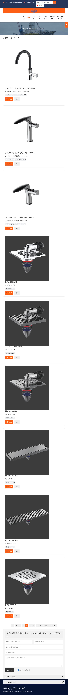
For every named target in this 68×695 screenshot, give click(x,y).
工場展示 (45, 17)
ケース (40, 17)
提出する (9, 670)
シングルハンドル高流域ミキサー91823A (16, 159)
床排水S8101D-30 (10, 547)
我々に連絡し (52, 17)
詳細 (17, 99)
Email (9, 99)
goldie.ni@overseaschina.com (14, 2)
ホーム (24, 17)
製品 (29, 17)
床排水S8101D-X (10, 353)
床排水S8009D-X (10, 417)
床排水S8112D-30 (10, 482)
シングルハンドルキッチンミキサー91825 (16, 95)
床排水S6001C (9, 611)
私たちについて (60, 17)
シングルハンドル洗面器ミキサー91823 (15, 224)
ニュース (34, 17)
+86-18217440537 (30, 2)
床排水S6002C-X (10, 288)
